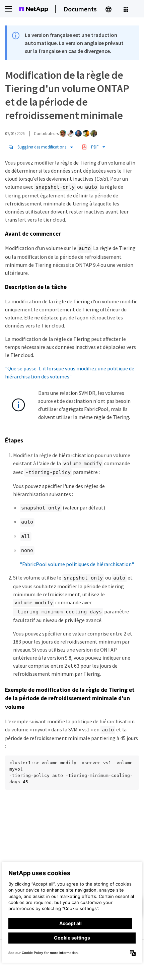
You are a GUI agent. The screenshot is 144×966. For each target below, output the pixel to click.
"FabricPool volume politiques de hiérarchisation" (77, 564)
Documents (80, 9)
